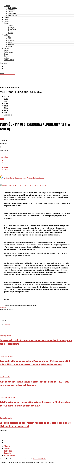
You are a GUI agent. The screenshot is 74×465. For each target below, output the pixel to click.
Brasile (10, 42)
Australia (11, 41)
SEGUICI (3, 307)
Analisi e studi (8, 52)
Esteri (6, 35)
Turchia (10, 46)
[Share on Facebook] (39, 160)
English (6, 58)
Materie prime (12, 15)
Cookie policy (7, 453)
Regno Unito (12, 29)
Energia (6, 17)
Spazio (6, 48)
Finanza (10, 12)
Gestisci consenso (9, 455)
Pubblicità (7, 446)
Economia (7, 6)
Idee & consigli (9, 60)
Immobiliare (12, 13)
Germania (11, 27)
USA (9, 37)
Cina (9, 39)
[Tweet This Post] (39, 162)
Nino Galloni (4, 157)
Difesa (6, 19)
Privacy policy (8, 451)
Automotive (11, 10)
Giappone (11, 44)
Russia (10, 31)
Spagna (10, 33)
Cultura (6, 56)
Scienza (6, 54)
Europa (6, 23)
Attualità (6, 50)
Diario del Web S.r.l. (39, 459)
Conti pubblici (12, 8)
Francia (10, 25)
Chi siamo (7, 448)
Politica (6, 21)
